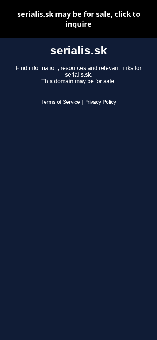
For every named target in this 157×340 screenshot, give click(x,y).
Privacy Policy (100, 102)
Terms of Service (60, 102)
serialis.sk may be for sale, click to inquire (78, 19)
